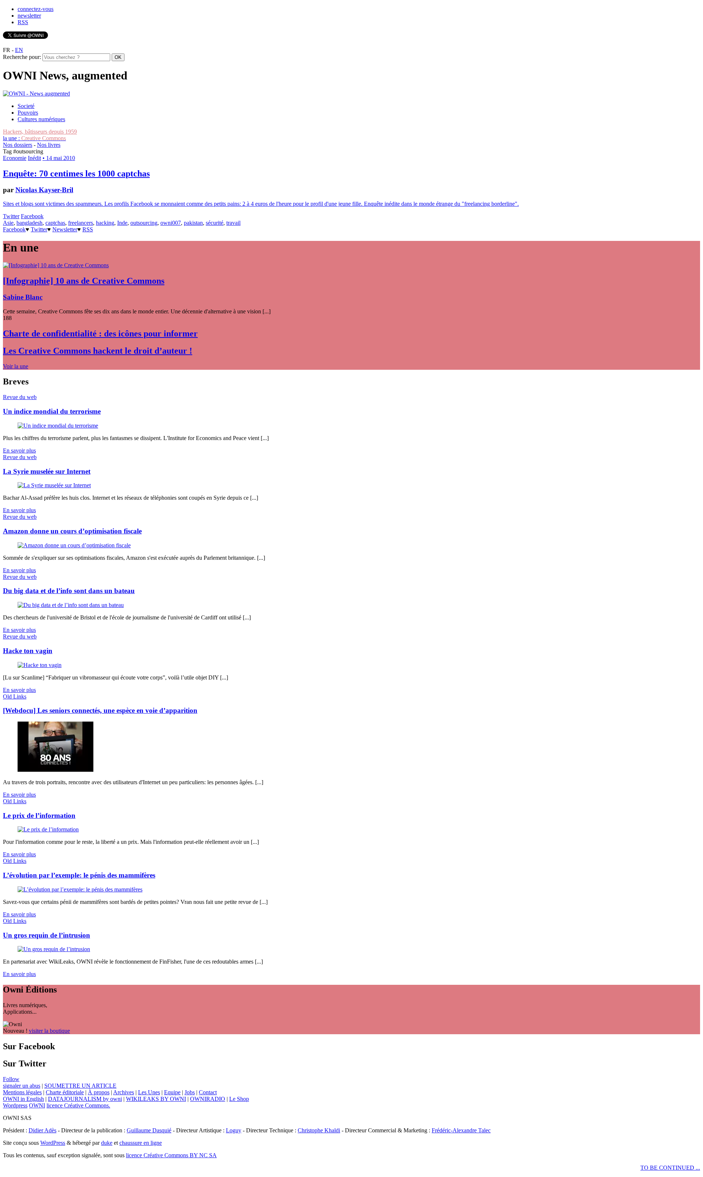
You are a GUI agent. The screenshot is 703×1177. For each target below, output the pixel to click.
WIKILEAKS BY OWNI (156, 1099)
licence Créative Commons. (78, 1105)
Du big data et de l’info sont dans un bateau (69, 591)
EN (19, 50)
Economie (14, 158)
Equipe (172, 1092)
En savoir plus (19, 450)
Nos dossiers (17, 145)
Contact (208, 1092)
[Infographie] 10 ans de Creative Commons (83, 281)
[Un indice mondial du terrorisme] (58, 425)
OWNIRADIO (207, 1099)
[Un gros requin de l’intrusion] (54, 949)
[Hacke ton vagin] (40, 665)
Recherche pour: (22, 57)
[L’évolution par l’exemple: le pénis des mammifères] (80, 889)
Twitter (11, 216)
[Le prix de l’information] (48, 829)
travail (233, 223)
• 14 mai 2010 (58, 158)
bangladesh (29, 223)
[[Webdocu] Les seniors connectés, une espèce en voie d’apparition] (55, 770)
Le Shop (239, 1099)
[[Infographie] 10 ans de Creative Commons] (56, 265)
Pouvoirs (28, 112)
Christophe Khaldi (319, 1130)
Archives (123, 1092)
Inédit (34, 158)
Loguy (233, 1130)
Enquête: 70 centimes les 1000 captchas (76, 173)
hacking (105, 223)
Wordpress (15, 1105)
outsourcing (143, 223)
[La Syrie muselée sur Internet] (54, 485)
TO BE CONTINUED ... (670, 1168)
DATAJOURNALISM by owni (85, 1099)
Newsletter (64, 229)
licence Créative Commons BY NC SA (171, 1155)
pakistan (193, 223)
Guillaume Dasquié (149, 1130)
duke (106, 1143)
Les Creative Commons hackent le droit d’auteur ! (97, 350)
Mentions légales (22, 1092)
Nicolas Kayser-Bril (44, 190)
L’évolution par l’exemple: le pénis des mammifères (79, 875)
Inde (122, 223)
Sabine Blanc (22, 297)
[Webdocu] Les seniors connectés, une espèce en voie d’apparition (100, 710)
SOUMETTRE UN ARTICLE (80, 1086)
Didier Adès (42, 1130)
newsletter (29, 15)
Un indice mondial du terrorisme (52, 411)
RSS (23, 22)
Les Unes (149, 1092)
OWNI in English (23, 1099)
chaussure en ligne (140, 1143)
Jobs (190, 1092)
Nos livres (48, 145)
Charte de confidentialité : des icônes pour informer (100, 333)
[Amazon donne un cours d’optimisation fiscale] (74, 545)
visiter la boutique (49, 1031)
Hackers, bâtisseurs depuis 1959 (40, 131)
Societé (26, 106)
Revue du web (20, 397)
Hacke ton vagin (27, 651)
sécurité (214, 223)
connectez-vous (35, 9)
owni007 (170, 223)
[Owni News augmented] (36, 93)
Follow (11, 1079)
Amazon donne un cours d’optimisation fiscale (72, 531)
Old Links (14, 696)
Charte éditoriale (65, 1092)
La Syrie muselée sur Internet (46, 471)
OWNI (37, 1105)
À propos (98, 1092)
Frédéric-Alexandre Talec (461, 1130)
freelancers (80, 223)
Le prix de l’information (39, 815)
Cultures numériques (41, 119)
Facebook (32, 216)
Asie (8, 223)
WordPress (52, 1143)
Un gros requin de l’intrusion (46, 935)
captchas (55, 223)
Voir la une (15, 366)
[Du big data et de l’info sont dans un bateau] (71, 605)
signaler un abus (21, 1086)
